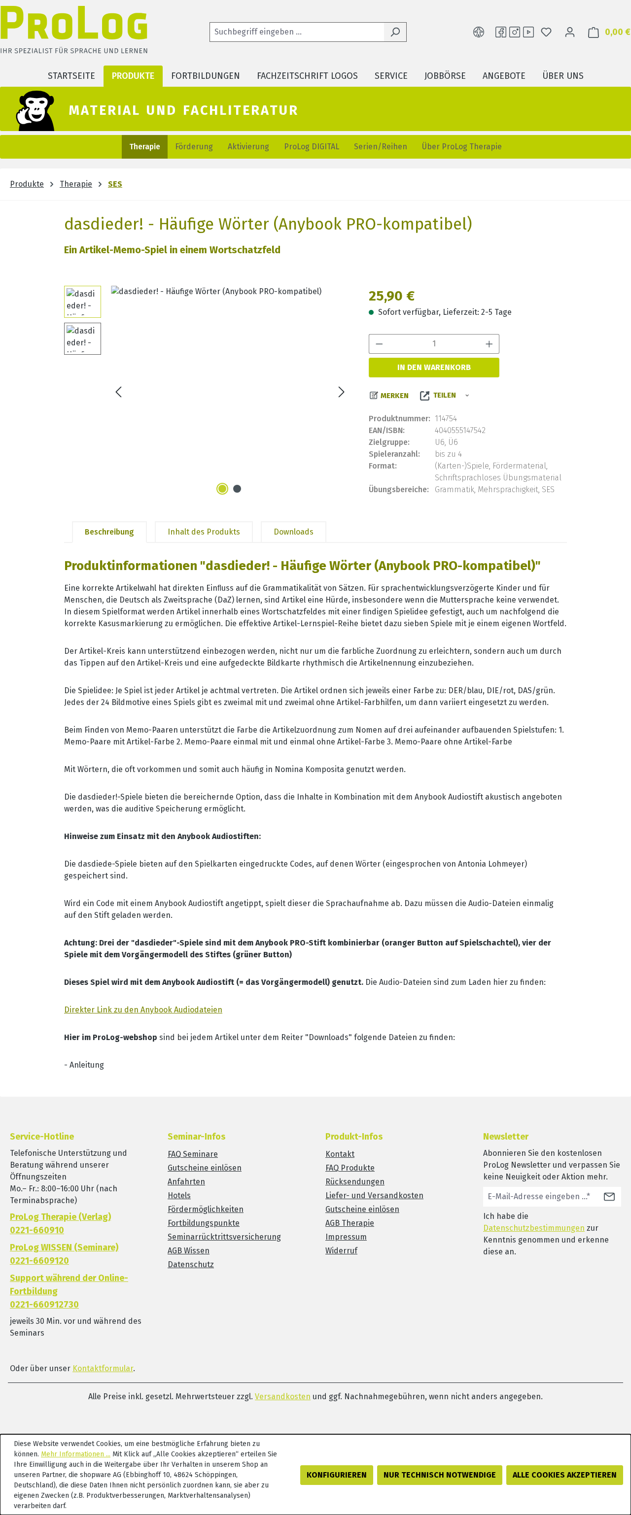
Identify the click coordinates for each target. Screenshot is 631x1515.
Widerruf (341, 1250)
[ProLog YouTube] (528, 32)
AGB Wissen (189, 1250)
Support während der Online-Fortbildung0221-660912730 (69, 1291)
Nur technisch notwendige (440, 1475)
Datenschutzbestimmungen (534, 1228)
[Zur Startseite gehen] (74, 32)
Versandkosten (283, 1396)
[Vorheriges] (118, 391)
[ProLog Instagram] (515, 32)
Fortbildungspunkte (204, 1223)
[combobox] (297, 32)
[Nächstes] (341, 391)
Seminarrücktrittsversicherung (224, 1237)
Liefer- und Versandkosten (374, 1195)
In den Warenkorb (434, 367)
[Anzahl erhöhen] (489, 344)
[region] (206, 392)
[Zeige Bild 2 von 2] (237, 489)
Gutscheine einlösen (205, 1168)
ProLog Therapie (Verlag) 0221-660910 (60, 1224)
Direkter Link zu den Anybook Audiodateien (143, 1009)
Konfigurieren (337, 1475)
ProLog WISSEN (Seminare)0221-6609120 (64, 1254)
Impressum (346, 1237)
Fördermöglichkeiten (206, 1209)
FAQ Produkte (350, 1168)
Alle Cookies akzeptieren (565, 1475)
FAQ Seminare (193, 1154)
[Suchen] (395, 32)
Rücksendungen (355, 1181)
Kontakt (339, 1154)
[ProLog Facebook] (501, 32)
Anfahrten (186, 1181)
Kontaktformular (102, 1368)
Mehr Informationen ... (75, 1454)
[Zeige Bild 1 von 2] (222, 489)
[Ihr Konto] (570, 32)
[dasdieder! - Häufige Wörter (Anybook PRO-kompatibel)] (230, 392)
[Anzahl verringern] (379, 344)
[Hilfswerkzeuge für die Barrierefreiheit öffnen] (479, 32)
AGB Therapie (349, 1223)
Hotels (179, 1195)
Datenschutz (191, 1264)
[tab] (109, 532)
